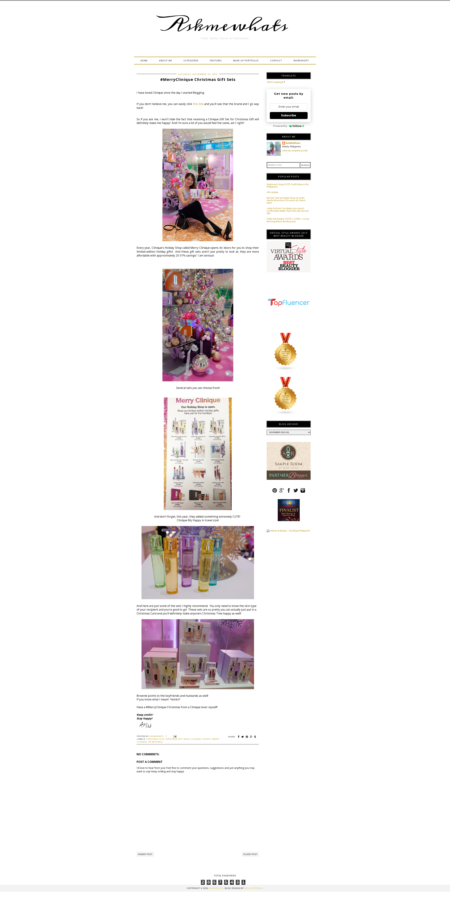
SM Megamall (155, 742)
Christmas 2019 (155, 739)
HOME (144, 60)
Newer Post (145, 854)
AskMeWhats (293, 143)
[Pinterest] (275, 492)
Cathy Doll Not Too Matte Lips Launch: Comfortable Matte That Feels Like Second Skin (287, 211)
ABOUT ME (165, 60)
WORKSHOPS (301, 60)
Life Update (272, 192)
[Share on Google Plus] (251, 736)
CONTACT (276, 60)
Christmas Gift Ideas (177, 739)
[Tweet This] (242, 736)
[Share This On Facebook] (238, 736)
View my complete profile (295, 150)
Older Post (250, 854)
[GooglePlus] (282, 492)
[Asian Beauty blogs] (286, 370)
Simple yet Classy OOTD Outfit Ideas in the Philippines (288, 185)
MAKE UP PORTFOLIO (246, 60)
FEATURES (216, 60)
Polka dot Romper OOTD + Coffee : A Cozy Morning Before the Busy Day (288, 220)
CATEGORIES (191, 60)
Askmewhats (225, 25)
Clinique (196, 739)
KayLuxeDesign (253, 888)
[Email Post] (174, 736)
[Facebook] (289, 492)
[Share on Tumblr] (255, 736)
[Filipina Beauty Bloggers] (286, 414)
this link (198, 104)
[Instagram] (303, 492)
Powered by (280, 125)
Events (206, 739)
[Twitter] (296, 492)
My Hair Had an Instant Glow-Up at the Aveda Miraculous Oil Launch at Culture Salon (286, 200)
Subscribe (288, 115)
